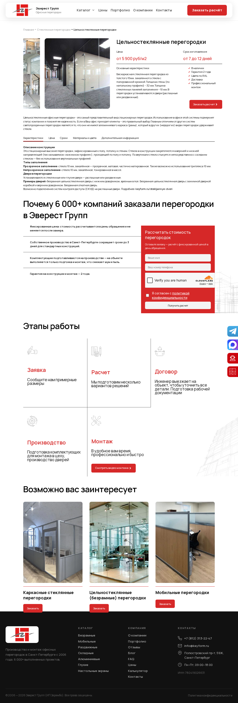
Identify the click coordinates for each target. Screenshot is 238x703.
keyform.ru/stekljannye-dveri (154, 189)
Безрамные (86, 635)
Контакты (164, 10)
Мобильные (87, 641)
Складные (86, 653)
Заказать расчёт (207, 10)
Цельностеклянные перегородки (94, 29)
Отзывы (134, 647)
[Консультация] (232, 358)
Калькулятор (138, 671)
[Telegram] (232, 331)
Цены (102, 10)
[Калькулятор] (232, 371)
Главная (28, 29)
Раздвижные (87, 647)
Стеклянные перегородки (54, 29)
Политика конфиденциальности (210, 695)
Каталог (83, 10)
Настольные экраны (93, 671)
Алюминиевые (89, 659)
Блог (132, 653)
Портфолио (120, 10)
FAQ (131, 659)
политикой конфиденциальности (170, 295)
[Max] (232, 344)
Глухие (83, 665)
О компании (143, 10)
